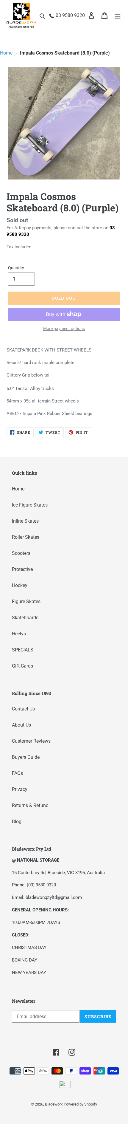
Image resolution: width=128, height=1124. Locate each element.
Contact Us (23, 709)
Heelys (19, 634)
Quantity (16, 267)
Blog (16, 821)
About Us (21, 725)
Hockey (19, 585)
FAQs (17, 773)
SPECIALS (22, 650)
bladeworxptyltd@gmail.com (54, 897)
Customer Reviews (31, 741)
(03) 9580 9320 (41, 885)
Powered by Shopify (80, 1104)
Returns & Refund (30, 805)
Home (6, 53)
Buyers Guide (26, 757)
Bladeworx (54, 1104)
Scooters (21, 553)
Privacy (19, 789)
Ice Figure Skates (30, 505)
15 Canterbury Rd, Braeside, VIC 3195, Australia (58, 872)
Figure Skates (26, 601)
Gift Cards (22, 666)
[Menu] (117, 15)
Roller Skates (25, 537)
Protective (22, 569)
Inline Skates (25, 521)
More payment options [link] (64, 328)
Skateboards (25, 617)
